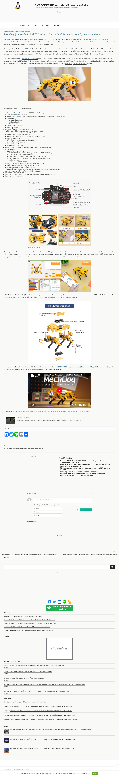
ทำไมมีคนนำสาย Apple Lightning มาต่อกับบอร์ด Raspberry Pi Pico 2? (23, 616)
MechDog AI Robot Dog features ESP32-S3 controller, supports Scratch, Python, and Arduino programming (56, 411)
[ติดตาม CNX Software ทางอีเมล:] (59, 608)
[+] (58, 504)
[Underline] (40, 505)
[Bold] (35, 505)
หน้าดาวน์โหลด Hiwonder (43, 297)
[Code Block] (52, 505)
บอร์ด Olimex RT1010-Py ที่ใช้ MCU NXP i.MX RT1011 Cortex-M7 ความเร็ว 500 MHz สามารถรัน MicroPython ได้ (85, 465)
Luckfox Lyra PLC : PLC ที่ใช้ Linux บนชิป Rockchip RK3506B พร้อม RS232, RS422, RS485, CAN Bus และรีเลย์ (34, 665)
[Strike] (42, 505)
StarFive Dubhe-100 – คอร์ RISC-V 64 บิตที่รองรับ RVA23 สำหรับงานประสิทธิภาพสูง (27, 627)
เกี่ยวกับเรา (57, 25)
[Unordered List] (47, 505)
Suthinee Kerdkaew (18, 31)
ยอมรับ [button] (95, 773)
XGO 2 (84, 64)
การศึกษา (30, 448)
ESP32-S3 (16, 115)
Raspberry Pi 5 (39, 61)
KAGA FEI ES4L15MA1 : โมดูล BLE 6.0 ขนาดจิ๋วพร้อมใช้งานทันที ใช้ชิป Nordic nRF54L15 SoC (30, 623)
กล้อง (26, 448)
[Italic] (37, 505)
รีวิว (42, 25)
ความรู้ (35, 25)
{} (56, 504)
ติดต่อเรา (48, 25)
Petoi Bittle (68, 64)
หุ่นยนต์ (33, 448)
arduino (10, 448)
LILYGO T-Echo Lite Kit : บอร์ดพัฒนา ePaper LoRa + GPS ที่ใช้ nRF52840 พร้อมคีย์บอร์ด (28, 671)
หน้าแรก (22, 25)
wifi (24, 448)
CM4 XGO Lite (77, 64)
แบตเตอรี (41, 448)
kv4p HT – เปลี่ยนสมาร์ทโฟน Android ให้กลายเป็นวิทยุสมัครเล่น (28, 702)
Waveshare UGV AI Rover (30, 59)
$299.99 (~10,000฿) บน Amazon (67, 367)
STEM (21, 448)
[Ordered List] (44, 505)
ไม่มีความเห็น (27, 31)
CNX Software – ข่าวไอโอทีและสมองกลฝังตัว (61, 5)
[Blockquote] (49, 505)
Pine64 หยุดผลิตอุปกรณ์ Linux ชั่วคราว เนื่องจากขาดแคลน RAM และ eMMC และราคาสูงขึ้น (29, 630)
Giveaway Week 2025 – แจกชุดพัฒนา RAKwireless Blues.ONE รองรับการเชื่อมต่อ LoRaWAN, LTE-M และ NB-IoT (41, 706)
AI (7, 448)
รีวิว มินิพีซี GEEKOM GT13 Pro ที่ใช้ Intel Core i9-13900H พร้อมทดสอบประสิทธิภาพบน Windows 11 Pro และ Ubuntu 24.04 (82, 474)
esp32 (14, 448)
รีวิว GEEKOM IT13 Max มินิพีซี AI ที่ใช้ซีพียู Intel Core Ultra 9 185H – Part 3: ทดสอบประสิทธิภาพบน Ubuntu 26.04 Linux (36, 691)
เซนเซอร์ (37, 448)
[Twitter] (8, 429)
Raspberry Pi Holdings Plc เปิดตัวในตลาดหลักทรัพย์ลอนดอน (79, 472)
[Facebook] (6, 429)
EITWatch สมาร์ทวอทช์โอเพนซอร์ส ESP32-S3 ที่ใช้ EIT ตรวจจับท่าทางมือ (24, 678)
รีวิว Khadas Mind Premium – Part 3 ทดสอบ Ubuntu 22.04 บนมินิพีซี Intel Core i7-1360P (85, 469)
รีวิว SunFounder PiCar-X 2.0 (78, 61)
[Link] (54, 505)
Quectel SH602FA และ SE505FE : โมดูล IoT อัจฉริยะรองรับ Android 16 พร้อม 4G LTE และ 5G (29, 620)
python (18, 448)
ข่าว (29, 25)
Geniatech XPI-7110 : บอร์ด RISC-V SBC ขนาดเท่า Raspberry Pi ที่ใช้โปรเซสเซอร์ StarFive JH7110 (82, 462)
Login (90, 493)
